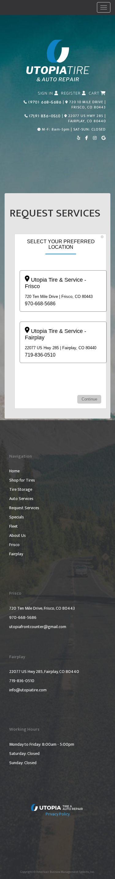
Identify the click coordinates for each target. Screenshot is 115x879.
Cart (95, 93)
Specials (16, 517)
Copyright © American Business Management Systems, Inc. (57, 871)
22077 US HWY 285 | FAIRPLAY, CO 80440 (87, 118)
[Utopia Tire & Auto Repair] (57, 807)
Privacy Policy (58, 814)
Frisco (14, 545)
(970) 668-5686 (44, 102)
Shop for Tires (22, 480)
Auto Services (21, 499)
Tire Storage (20, 489)
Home (14, 471)
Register (71, 93)
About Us (17, 536)
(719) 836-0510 (44, 115)
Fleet (13, 526)
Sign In (46, 93)
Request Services (24, 508)
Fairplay (16, 554)
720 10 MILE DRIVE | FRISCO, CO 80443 (87, 104)
